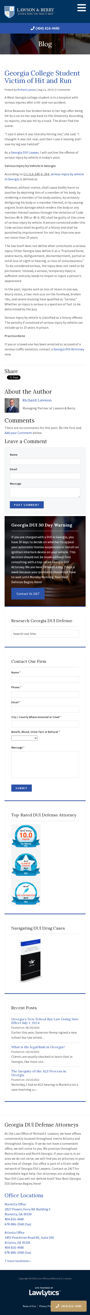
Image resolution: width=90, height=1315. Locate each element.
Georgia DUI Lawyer (25, 152)
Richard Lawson (26, 90)
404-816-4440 (14, 1219)
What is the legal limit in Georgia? (38, 1047)
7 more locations (17, 1261)
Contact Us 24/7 (28, 594)
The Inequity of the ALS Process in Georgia (38, 1073)
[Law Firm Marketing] (45, 1292)
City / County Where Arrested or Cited (36, 717)
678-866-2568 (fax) (18, 1224)
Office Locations (24, 1195)
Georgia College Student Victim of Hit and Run (42, 77)
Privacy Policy (46, 1306)
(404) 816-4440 (47, 28)
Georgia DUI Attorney (68, 349)
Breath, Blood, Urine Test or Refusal (35, 732)
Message (15, 483)
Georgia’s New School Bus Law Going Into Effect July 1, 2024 (44, 1021)
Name (13, 454)
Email (13, 469)
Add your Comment (18, 433)
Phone (16, 687)
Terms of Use (29, 1306)
